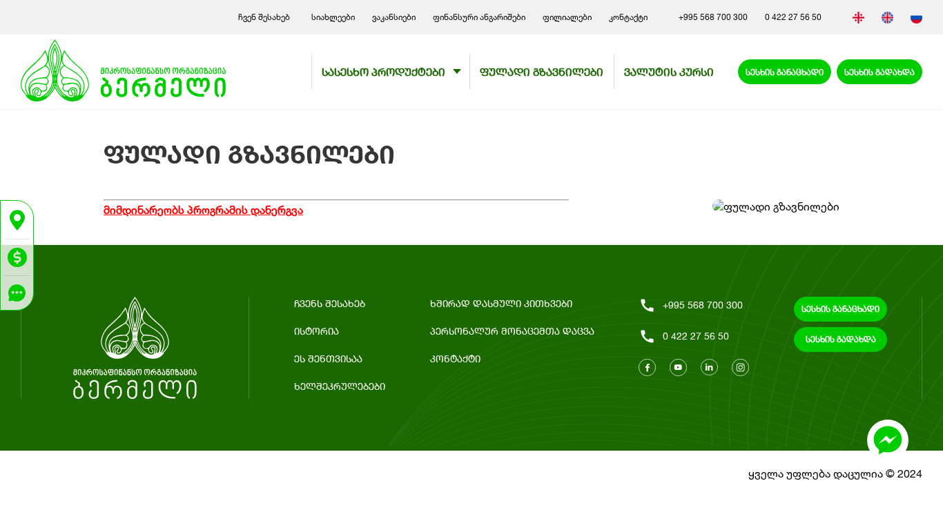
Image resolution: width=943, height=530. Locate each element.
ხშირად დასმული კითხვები (501, 303)
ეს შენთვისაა (328, 358)
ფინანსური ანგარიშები (479, 17)
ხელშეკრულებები (339, 386)
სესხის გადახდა (879, 72)
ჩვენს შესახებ (329, 303)
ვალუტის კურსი (669, 71)
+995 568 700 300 (713, 17)
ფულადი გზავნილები (541, 71)
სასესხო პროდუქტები (383, 71)
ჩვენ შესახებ (266, 17)
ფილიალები (567, 17)
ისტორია (316, 331)
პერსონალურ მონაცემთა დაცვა (512, 331)
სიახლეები (333, 17)
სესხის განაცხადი (785, 72)
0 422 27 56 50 (793, 17)
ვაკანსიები (394, 17)
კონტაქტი (628, 17)
